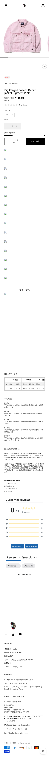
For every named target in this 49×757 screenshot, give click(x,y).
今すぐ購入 (35, 141)
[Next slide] (44, 66)
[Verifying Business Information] (17, 733)
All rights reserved (24, 743)
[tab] (30, 557)
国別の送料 (8, 656)
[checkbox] (28, 565)
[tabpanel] (24, 583)
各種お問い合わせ (11, 649)
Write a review (31, 546)
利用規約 (7, 663)
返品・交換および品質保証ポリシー (18, 659)
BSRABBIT (13, 743)
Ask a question (17, 546)
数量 (6, 119)
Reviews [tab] (13, 557)
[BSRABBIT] (24, 5)
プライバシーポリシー (13, 667)
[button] (6, 5)
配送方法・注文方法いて (14, 652)
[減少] (7, 126)
